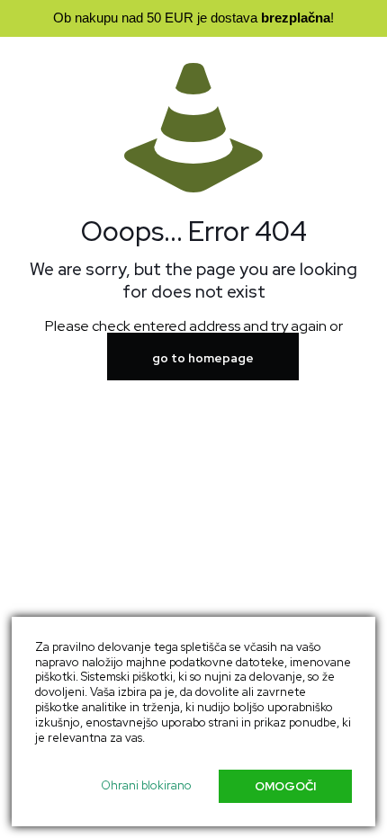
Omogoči (285, 786)
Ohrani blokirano (146, 785)
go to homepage (203, 358)
